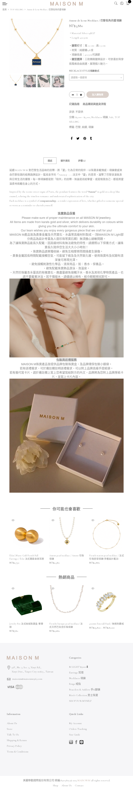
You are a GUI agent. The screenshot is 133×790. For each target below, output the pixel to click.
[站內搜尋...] (116, 3)
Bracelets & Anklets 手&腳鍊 (84, 689)
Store (9, 729)
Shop (55, 785)
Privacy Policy (14, 746)
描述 (50, 160)
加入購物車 (97, 94)
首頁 (4, 9)
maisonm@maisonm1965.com (27, 679)
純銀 (84, 127)
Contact (79, 785)
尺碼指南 (74, 104)
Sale (111, 117)
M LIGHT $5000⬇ (79, 667)
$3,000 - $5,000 (82, 117)
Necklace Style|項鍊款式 (84, 70)
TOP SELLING (16, 9)
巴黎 (78, 127)
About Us (12, 723)
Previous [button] (15, 46)
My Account (75, 723)
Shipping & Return (17, 740)
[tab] (49, 160)
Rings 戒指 (75, 684)
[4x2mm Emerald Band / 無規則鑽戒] (106, 602)
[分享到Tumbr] (91, 139)
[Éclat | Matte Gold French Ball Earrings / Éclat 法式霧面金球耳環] (26, 534)
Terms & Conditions (17, 751)
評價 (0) (81, 160)
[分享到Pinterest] (84, 139)
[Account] (122, 3)
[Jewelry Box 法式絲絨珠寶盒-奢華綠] (26, 602)
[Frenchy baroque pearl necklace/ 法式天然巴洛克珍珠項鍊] (66, 602)
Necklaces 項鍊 (99, 117)
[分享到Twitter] (77, 139)
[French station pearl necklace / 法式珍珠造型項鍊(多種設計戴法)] (106, 534)
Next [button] (58, 46)
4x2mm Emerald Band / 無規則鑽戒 (106, 623)
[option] (36, 46)
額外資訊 (65, 160)
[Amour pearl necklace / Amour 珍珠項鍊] (66, 534)
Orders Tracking (78, 729)
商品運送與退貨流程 (94, 104)
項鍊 (91, 127)
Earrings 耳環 (76, 672)
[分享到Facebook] (72, 139)
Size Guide (74, 734)
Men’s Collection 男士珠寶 (83, 695)
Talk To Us (13, 734)
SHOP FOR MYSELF (80, 701)
